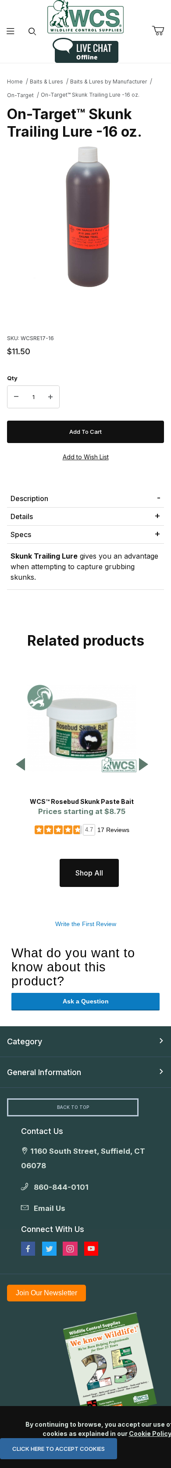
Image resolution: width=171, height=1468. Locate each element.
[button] (20, 765)
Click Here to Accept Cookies (58, 1448)
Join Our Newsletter (46, 1293)
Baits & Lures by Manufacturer (108, 81)
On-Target (20, 95)
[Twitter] (49, 1249)
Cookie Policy (150, 1433)
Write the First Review (85, 923)
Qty (12, 378)
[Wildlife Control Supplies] (85, 16)
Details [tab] (22, 516)
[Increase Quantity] (50, 397)
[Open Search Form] (32, 31)
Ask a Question (86, 1001)
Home (15, 81)
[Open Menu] (10, 31)
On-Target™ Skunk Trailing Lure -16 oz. (90, 94)
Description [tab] (29, 498)
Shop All (89, 872)
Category (24, 1041)
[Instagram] (70, 1249)
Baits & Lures (46, 81)
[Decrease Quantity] (16, 397)
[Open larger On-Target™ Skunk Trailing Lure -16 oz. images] (85, 217)
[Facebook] (28, 1249)
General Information (44, 1072)
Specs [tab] (21, 534)
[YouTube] (91, 1249)
